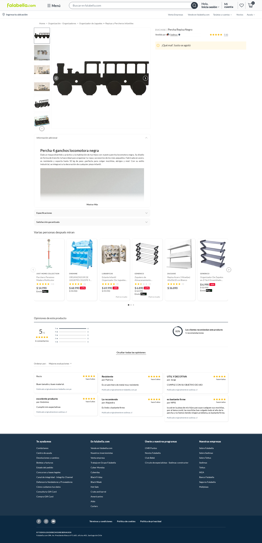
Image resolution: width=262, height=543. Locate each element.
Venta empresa (98, 457)
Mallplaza (203, 487)
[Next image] (145, 78)
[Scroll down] (41, 128)
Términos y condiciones (100, 521)
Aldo (93, 501)
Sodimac (203, 462)
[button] (133, 5)
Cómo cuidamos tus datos (48, 487)
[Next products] (229, 269)
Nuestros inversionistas (102, 453)
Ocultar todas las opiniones (131, 352)
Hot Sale (95, 487)
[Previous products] (33, 269)
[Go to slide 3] (133, 305)
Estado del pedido (44, 467)
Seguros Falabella (207, 482)
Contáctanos (42, 448)
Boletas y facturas (44, 462)
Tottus (202, 467)
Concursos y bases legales (48, 472)
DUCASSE (160, 29)
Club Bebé (150, 457)
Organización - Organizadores (62, 23)
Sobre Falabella (206, 448)
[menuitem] (221, 14)
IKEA (201, 472)
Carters (94, 506)
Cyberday (95, 472)
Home (42, 23)
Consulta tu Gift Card (46, 491)
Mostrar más (92, 204)
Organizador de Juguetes (90, 23)
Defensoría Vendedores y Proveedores (54, 482)
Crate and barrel (98, 491)
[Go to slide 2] (131, 305)
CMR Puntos (151, 448)
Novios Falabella (153, 453)
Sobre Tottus (205, 457)
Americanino (97, 496)
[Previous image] (56, 78)
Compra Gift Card (44, 496)
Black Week (96, 482)
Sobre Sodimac (206, 453)
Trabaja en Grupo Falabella (103, 462)
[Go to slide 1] (128, 305)
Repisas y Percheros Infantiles (119, 23)
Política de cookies (126, 521)
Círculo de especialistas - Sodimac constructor (166, 462)
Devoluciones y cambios (47, 457)
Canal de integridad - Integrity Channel (54, 477)
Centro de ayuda (44, 453)
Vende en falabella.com (101, 448)
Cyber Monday (98, 467)
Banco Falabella (206, 477)
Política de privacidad (150, 521)
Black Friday (96, 477)
